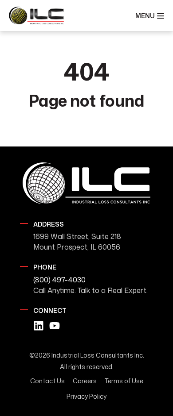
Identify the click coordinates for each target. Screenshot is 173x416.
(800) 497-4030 (59, 280)
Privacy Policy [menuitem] (86, 397)
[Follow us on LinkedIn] (38, 325)
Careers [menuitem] (85, 381)
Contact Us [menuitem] (47, 381)
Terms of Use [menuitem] (124, 381)
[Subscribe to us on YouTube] (54, 325)
